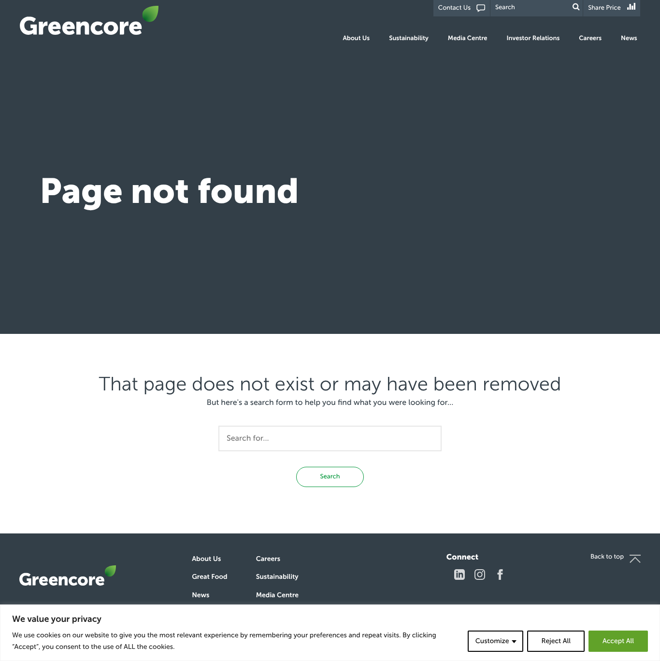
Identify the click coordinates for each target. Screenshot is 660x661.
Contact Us (454, 8)
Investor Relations (533, 38)
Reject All (555, 641)
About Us (356, 38)
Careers (590, 38)
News (629, 38)
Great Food (209, 577)
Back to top (607, 556)
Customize (492, 641)
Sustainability (408, 38)
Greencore (89, 20)
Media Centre (468, 38)
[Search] (576, 7)
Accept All (618, 641)
